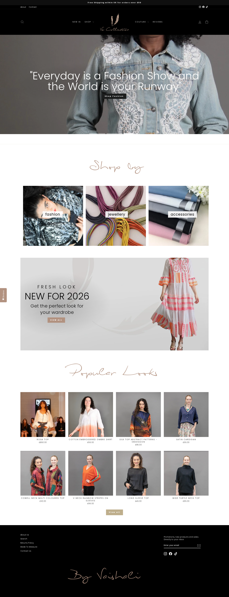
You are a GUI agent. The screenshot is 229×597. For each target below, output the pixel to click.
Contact (33, 7)
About (23, 7)
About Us (24, 535)
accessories (182, 214)
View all (114, 512)
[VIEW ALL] (114, 304)
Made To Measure (28, 547)
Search (23, 539)
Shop (88, 22)
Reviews (158, 22)
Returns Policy (27, 543)
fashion (52, 214)
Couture (141, 22)
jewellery (116, 214)
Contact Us (25, 551)
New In (76, 22)
